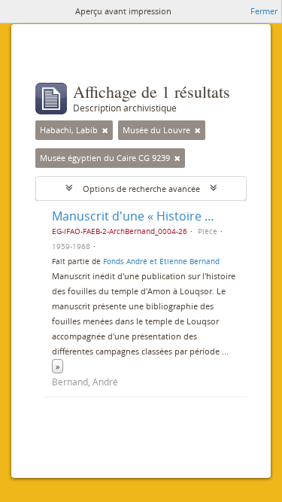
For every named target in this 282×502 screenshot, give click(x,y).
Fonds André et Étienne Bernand (161, 261)
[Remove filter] (105, 130)
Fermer (263, 11)
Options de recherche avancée (141, 188)
